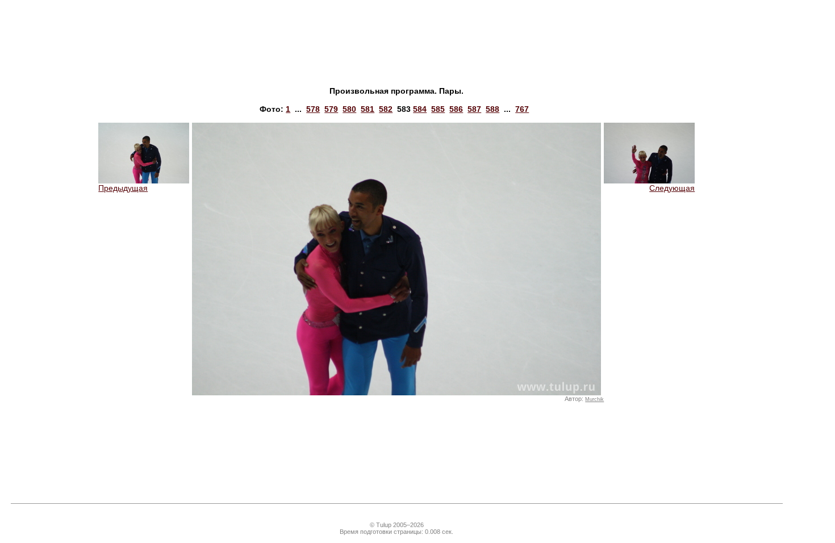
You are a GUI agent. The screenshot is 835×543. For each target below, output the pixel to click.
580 (349, 109)
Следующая (672, 188)
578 (313, 109)
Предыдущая (123, 188)
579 (331, 109)
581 (367, 109)
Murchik (594, 399)
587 (474, 109)
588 (492, 109)
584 (420, 109)
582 (386, 109)
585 (438, 109)
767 (522, 109)
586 (456, 109)
